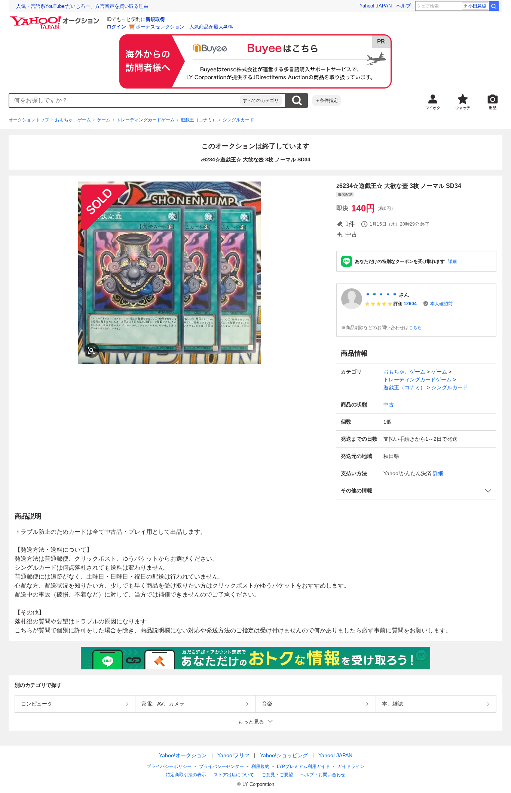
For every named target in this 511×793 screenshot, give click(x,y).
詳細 (452, 261)
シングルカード (238, 120)
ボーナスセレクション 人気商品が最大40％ (184, 27)
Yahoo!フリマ (233, 755)
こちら (415, 327)
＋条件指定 (326, 100)
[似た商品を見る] (91, 350)
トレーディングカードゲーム (145, 120)
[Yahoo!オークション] (56, 18)
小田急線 (477, 6)
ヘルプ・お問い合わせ (322, 774)
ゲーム (103, 120)
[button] (416, 490)
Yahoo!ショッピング (284, 755)
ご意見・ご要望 (277, 774)
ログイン (116, 27)
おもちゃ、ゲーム (73, 120)
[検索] (494, 6)
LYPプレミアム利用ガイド (303, 766)
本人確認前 (441, 303)
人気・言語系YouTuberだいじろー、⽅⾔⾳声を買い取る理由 (82, 6)
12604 (410, 303)
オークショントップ (29, 120)
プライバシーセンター (221, 766)
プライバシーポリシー (169, 766)
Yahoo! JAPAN (375, 6)
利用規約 (260, 766)
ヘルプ (403, 6)
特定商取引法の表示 (186, 774)
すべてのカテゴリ (261, 100)
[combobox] (124, 100)
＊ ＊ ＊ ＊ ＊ (381, 295)
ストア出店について (234, 774)
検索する (296, 100)
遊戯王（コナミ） (199, 120)
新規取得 (155, 19)
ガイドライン (350, 766)
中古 (388, 405)
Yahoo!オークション (183, 755)
